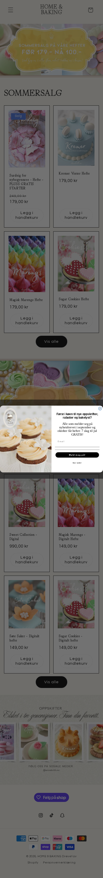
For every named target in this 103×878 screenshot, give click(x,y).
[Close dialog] (100, 408)
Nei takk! (77, 463)
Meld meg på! (77, 455)
